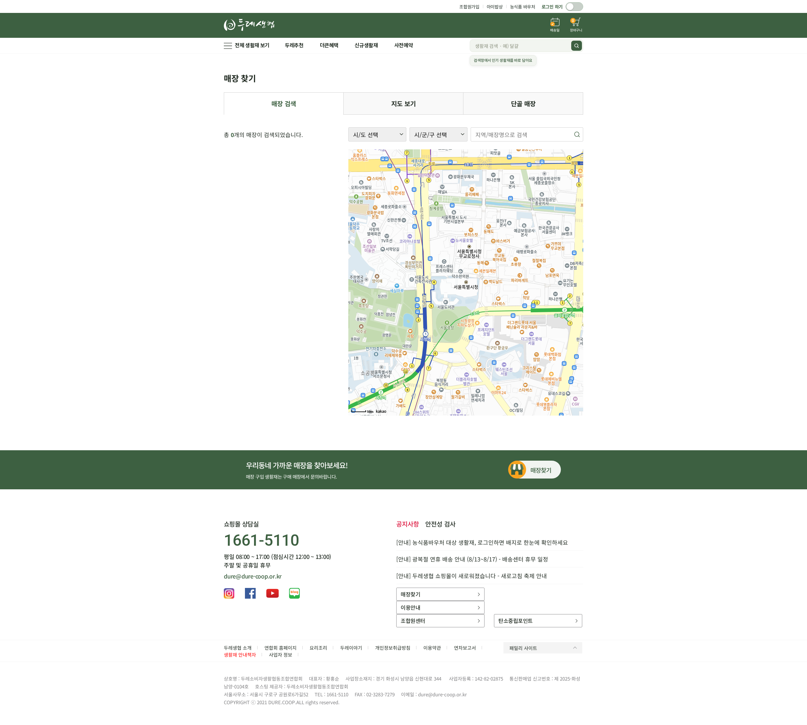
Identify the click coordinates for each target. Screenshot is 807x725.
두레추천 (294, 45)
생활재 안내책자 (240, 654)
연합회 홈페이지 (280, 647)
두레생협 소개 (238, 647)
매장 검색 (283, 103)
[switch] (574, 6)
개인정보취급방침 (392, 647)
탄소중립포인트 (515, 620)
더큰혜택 (329, 45)
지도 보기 (403, 103)
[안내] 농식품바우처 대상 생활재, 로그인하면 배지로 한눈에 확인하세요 (482, 542)
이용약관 (432, 647)
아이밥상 (495, 6)
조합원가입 (469, 6)
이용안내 (410, 607)
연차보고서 (465, 647)
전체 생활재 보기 (252, 45)
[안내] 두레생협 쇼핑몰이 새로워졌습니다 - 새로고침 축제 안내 (471, 576)
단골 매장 (523, 103)
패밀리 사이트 (523, 648)
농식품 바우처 (522, 6)
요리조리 (318, 647)
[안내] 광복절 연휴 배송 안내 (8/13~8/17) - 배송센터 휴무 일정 (472, 559)
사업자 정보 (280, 654)
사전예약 (403, 45)
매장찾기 (410, 594)
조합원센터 (413, 620)
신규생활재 (366, 45)
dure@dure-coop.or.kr (253, 576)
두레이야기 (351, 647)
